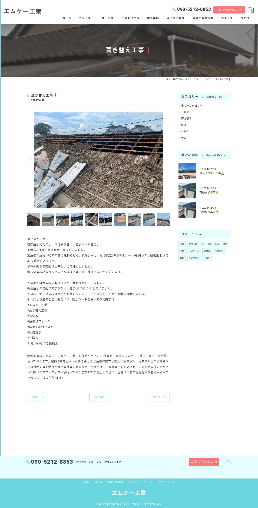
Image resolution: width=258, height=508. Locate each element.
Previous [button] (30, 159)
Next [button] (166, 159)
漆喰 (225, 244)
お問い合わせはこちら (229, 9)
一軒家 (185, 112)
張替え (207, 251)
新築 (182, 258)
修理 (183, 125)
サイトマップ (166, 481)
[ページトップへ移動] (228, 461)
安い (208, 258)
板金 (183, 137)
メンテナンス (195, 258)
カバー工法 (213, 244)
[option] (98, 160)
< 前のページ (37, 397)
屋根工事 (193, 244)
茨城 (182, 244)
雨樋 (182, 251)
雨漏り (185, 131)
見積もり (219, 251)
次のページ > (160, 397)
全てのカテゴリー (192, 105)
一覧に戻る (98, 397)
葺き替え (186, 118)
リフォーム (194, 251)
